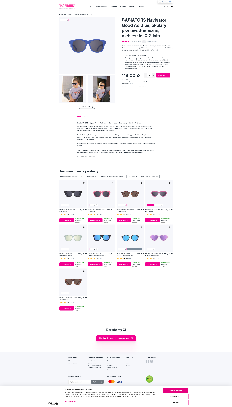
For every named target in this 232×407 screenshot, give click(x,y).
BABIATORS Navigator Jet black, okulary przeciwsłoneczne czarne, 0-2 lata (68, 210)
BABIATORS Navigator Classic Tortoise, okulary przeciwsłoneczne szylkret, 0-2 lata (68, 298)
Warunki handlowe (92, 360)
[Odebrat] (145, 75)
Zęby (90, 6)
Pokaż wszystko (86, 106)
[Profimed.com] (67, 6)
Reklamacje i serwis (112, 367)
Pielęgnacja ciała (101, 6)
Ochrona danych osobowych (95, 365)
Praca (127, 363)
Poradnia (132, 6)
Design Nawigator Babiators (149, 176)
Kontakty (128, 365)
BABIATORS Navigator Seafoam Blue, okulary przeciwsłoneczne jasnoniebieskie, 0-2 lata (66, 254)
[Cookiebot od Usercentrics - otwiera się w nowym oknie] (53, 403)
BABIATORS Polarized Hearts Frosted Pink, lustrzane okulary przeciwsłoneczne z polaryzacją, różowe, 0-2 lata (154, 254)
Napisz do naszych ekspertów (114, 338)
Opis (79, 117)
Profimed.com (62, 14)
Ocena (87, 117)
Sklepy (141, 6)
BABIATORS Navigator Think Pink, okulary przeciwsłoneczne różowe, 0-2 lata (97, 210)
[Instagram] (151, 361)
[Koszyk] (168, 6)
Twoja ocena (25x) (135, 41)
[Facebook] (147, 361)
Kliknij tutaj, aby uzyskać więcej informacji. (129, 152)
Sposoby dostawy (92, 363)
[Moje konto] (164, 6)
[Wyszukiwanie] (159, 6)
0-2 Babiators (132, 176)
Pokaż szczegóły (70, 401)
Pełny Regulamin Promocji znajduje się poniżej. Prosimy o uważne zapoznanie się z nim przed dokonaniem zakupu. (146, 66)
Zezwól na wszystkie (175, 390)
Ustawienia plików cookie (94, 367)
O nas (127, 360)
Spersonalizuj (174, 396)
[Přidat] (153, 75)
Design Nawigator (92, 176)
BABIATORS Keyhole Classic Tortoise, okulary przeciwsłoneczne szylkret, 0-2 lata (126, 210)
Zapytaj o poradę (72, 363)
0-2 (91, 14)
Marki (108, 363)
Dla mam (114, 6)
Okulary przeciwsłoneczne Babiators (112, 176)
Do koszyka (161, 75)
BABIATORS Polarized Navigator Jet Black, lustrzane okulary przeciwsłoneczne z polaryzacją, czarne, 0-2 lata (97, 254)
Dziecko (123, 6)
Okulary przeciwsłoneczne (81, 14)
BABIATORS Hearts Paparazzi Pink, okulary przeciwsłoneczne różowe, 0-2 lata (154, 210)
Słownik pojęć (110, 365)
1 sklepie (132, 83)
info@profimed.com (73, 360)
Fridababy (109, 369)
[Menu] (171, 6)
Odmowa (175, 402)
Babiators (127, 86)
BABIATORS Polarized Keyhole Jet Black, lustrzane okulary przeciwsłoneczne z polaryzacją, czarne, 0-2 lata (125, 254)
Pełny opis (155, 50)
